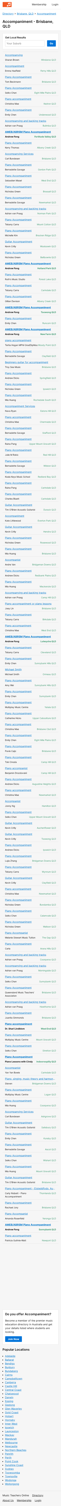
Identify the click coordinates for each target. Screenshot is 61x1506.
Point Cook (11, 1461)
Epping (9, 1401)
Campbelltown (13, 1378)
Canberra (10, 1382)
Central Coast (13, 1389)
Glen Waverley (13, 1408)
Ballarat (9, 1359)
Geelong (10, 1404)
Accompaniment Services (20, 406)
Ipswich (9, 1427)
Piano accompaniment (18, 98)
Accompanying (14, 55)
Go (51, 43)
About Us (8, 1500)
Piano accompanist (16, 768)
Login (55, 4)
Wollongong (12, 1483)
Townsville (11, 1476)
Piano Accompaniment (18, 77)
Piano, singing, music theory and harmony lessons (30, 1078)
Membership (39, 4)
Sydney (9, 1468)
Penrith (9, 1453)
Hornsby (10, 1420)
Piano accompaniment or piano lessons (28, 603)
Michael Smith (13, 669)
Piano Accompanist (16, 932)
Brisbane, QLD (25, 13)
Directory (8, 13)
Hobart (9, 1416)
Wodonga (10, 1480)
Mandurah (11, 1438)
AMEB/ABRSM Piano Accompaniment (28, 131)
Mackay (9, 1435)
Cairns (9, 1374)
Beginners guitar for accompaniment (26, 362)
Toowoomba (12, 1472)
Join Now (13, 1339)
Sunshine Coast (14, 1465)
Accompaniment (46, 13)
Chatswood (12, 1393)
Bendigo (10, 1363)
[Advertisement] (30, 1276)
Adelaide (10, 1356)
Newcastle (11, 1446)
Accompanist (12, 559)
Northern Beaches (15, 1450)
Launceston (12, 1431)
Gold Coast (11, 1412)
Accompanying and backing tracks (25, 120)
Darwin (9, 1397)
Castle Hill (11, 1386)
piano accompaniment (18, 340)
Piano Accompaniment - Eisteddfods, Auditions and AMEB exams (30, 1188)
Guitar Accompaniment (18, 241)
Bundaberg (11, 1371)
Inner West (11, 1423)
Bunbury (10, 1367)
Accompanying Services (19, 153)
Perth (8, 1457)
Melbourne (11, 1442)
